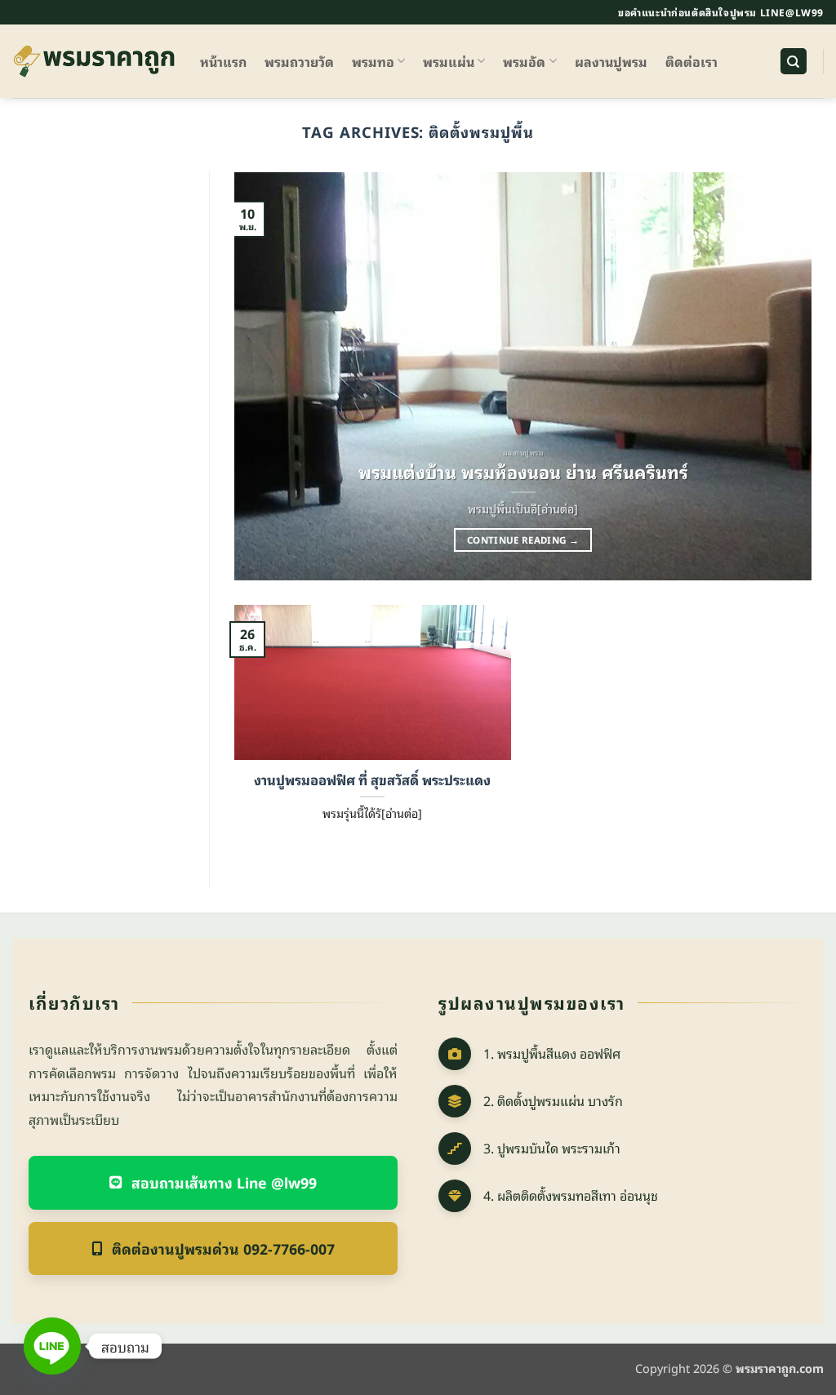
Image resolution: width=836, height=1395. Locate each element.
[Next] (779, 376)
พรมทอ (373, 61)
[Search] (793, 61)
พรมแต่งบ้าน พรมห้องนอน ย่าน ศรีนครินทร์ (523, 471)
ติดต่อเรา (691, 61)
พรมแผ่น (448, 61)
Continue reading (523, 539)
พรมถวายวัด (299, 61)
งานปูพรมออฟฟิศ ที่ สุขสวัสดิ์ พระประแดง (372, 780)
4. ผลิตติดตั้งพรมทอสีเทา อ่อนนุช (570, 1195)
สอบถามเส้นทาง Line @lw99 (224, 1182)
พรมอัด (524, 61)
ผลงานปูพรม (611, 61)
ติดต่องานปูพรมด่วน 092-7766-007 (223, 1248)
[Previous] (266, 376)
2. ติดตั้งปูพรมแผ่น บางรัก (553, 1100)
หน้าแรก (223, 61)
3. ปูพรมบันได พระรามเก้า (551, 1147)
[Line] (52, 1346)
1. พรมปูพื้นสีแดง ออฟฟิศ (551, 1053)
